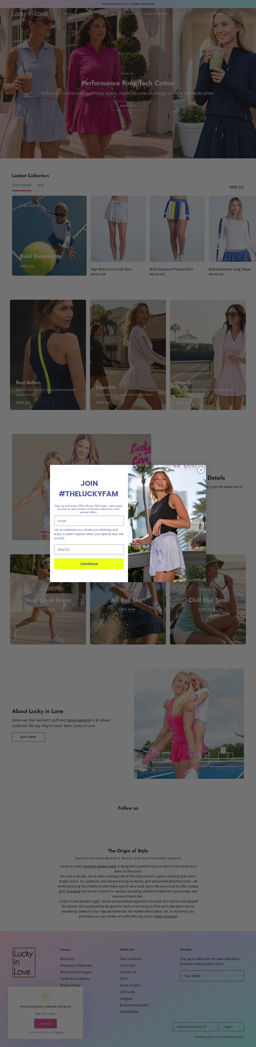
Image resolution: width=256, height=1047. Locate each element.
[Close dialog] (200, 469)
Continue (89, 563)
